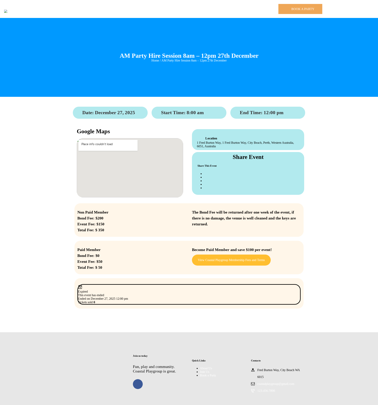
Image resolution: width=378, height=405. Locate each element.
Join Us (204, 371)
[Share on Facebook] (205, 173)
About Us (206, 368)
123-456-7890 (266, 390)
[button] (231, 260)
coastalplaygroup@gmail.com (275, 383)
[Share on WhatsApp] (205, 184)
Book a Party (208, 375)
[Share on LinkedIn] (205, 180)
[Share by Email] (205, 187)
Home (155, 60)
